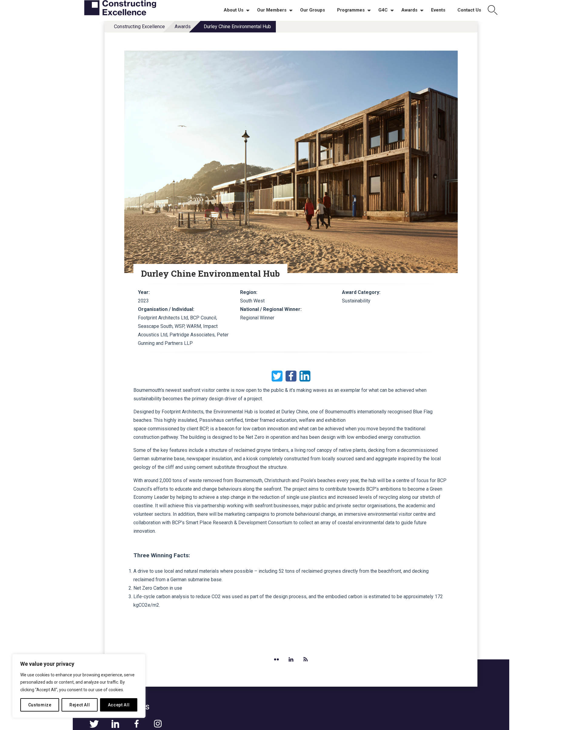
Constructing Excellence (139, 26)
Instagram (158, 724)
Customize (40, 704)
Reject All (79, 704)
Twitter (277, 376)
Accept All (119, 704)
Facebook (291, 376)
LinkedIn (304, 376)
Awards (183, 26)
